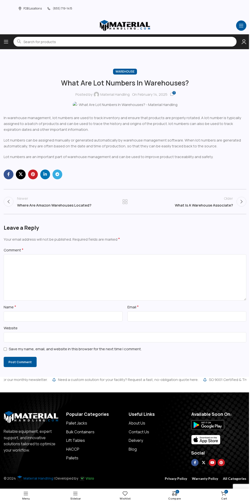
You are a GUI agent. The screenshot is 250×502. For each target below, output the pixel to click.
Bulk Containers (80, 432)
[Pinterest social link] (33, 174)
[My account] (244, 42)
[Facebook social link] (8, 174)
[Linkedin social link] (45, 174)
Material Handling (115, 94)
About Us (137, 423)
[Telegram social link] (57, 174)
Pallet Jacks (76, 423)
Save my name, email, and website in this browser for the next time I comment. (75, 348)
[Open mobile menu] (241, 25)
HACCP (72, 449)
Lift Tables (75, 440)
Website (11, 328)
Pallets (72, 458)
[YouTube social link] (212, 462)
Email (133, 307)
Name (10, 307)
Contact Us (139, 432)
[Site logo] (125, 25)
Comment (13, 250)
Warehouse (125, 71)
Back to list (125, 202)
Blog (133, 449)
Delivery (136, 440)
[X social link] (21, 174)
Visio (90, 478)
